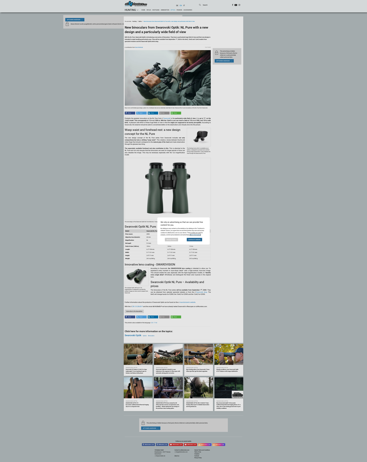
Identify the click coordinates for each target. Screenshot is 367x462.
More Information (195, 235)
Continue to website (194, 239)
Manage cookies (171, 239)
